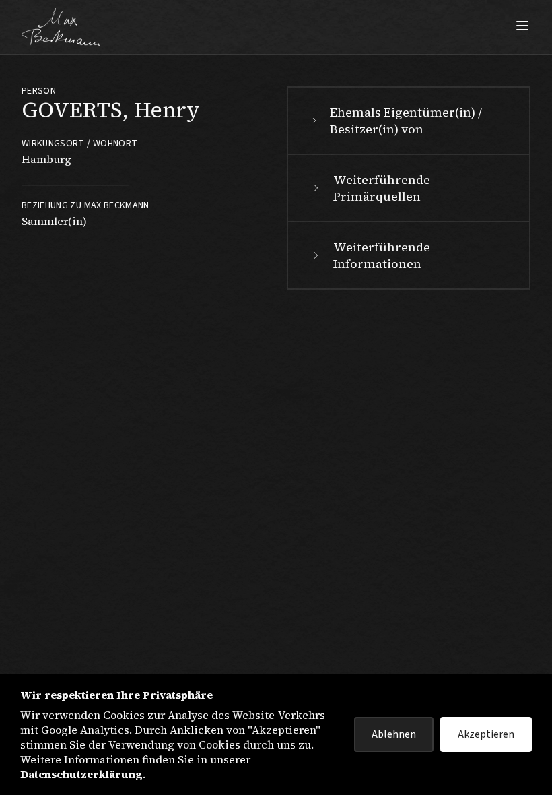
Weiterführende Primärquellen (381, 188)
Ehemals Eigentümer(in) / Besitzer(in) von (406, 120)
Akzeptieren (486, 734)
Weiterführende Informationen (381, 255)
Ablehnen (394, 734)
